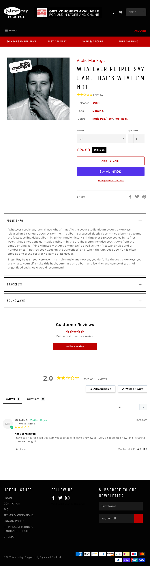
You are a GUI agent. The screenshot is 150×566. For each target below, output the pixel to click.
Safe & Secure (93, 41)
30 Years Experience (22, 41)
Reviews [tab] (10, 399)
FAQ (6, 509)
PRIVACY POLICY (14, 521)
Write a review (75, 346)
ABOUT (8, 497)
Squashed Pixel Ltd (50, 557)
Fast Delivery (57, 41)
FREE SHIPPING (128, 41)
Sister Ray (17, 557)
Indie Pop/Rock (102, 118)
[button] (139, 449)
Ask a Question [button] (102, 388)
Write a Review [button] (134, 388)
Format (81, 130)
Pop (117, 118)
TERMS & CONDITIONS (18, 515)
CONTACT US (12, 503)
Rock (124, 118)
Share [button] (22, 449)
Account (140, 30)
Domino (97, 111)
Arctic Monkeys (91, 60)
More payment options (111, 180)
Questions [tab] (33, 399)
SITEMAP (9, 536)
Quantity (133, 130)
